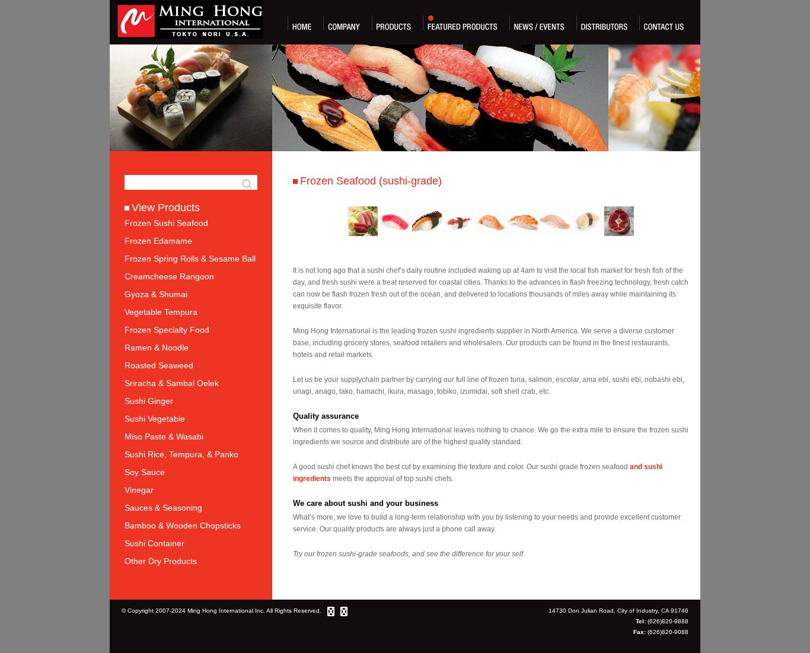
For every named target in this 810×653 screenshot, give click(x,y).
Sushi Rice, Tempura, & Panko (181, 454)
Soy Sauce (145, 472)
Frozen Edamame (158, 241)
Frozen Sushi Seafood (166, 223)
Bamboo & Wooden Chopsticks (183, 525)
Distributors (604, 22)
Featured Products (463, 22)
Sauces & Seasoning (163, 507)
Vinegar (139, 490)
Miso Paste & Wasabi (164, 436)
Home (301, 22)
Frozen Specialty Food (167, 330)
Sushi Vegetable (155, 418)
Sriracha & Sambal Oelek (172, 383)
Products (394, 22)
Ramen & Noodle (157, 347)
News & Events (539, 22)
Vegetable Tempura (161, 312)
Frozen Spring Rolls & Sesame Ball (190, 258)
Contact (664, 22)
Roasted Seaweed (159, 365)
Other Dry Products (161, 561)
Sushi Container (154, 543)
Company (344, 22)
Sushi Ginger (149, 401)
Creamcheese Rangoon (169, 276)
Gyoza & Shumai (156, 294)
